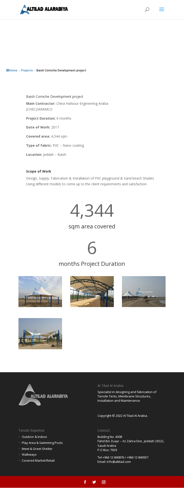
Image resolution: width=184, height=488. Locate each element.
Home (13, 70)
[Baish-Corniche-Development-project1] (40, 307)
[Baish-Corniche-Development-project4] (40, 349)
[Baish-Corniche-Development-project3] (144, 307)
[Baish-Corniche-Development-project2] (92, 307)
